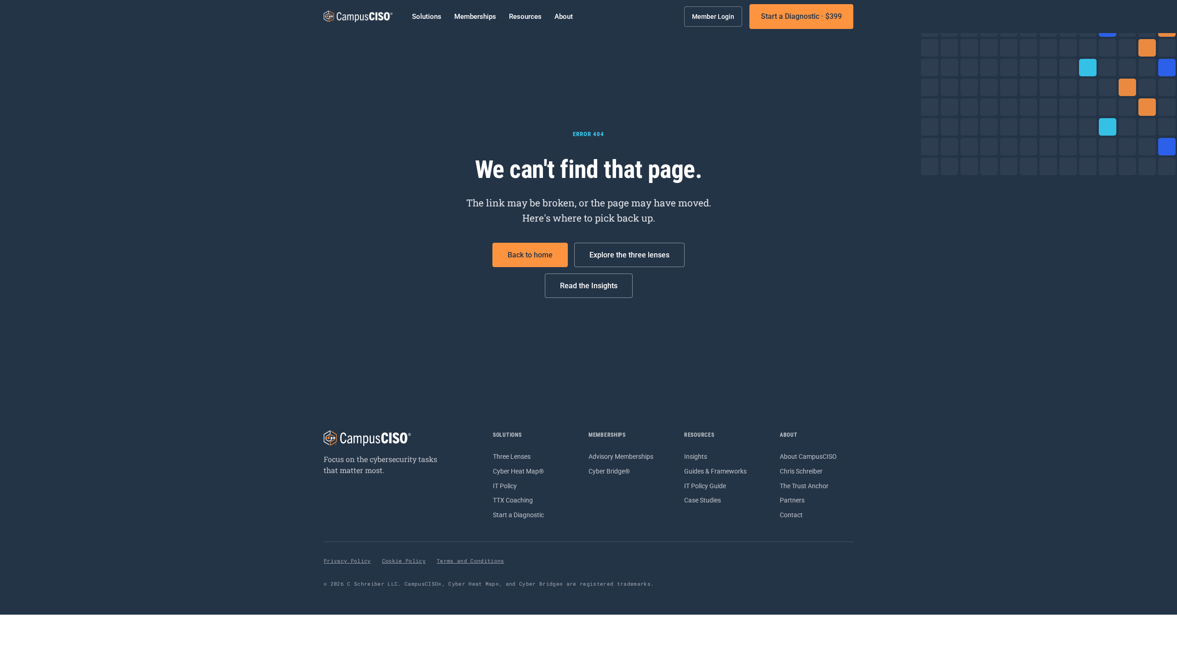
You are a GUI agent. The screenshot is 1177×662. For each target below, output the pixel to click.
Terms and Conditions (470, 560)
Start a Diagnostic (518, 515)
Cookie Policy (404, 560)
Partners (792, 500)
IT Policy (505, 486)
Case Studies (702, 500)
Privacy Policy (347, 560)
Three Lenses (512, 456)
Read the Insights (588, 285)
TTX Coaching (513, 500)
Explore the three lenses (629, 255)
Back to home (530, 255)
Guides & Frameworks (715, 471)
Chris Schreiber (801, 471)
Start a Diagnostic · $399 (801, 16)
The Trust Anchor (804, 486)
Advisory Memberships (620, 456)
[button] (426, 16)
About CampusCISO (808, 456)
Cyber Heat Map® (518, 471)
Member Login (713, 16)
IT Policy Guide (705, 486)
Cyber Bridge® (609, 471)
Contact (791, 515)
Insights (695, 456)
